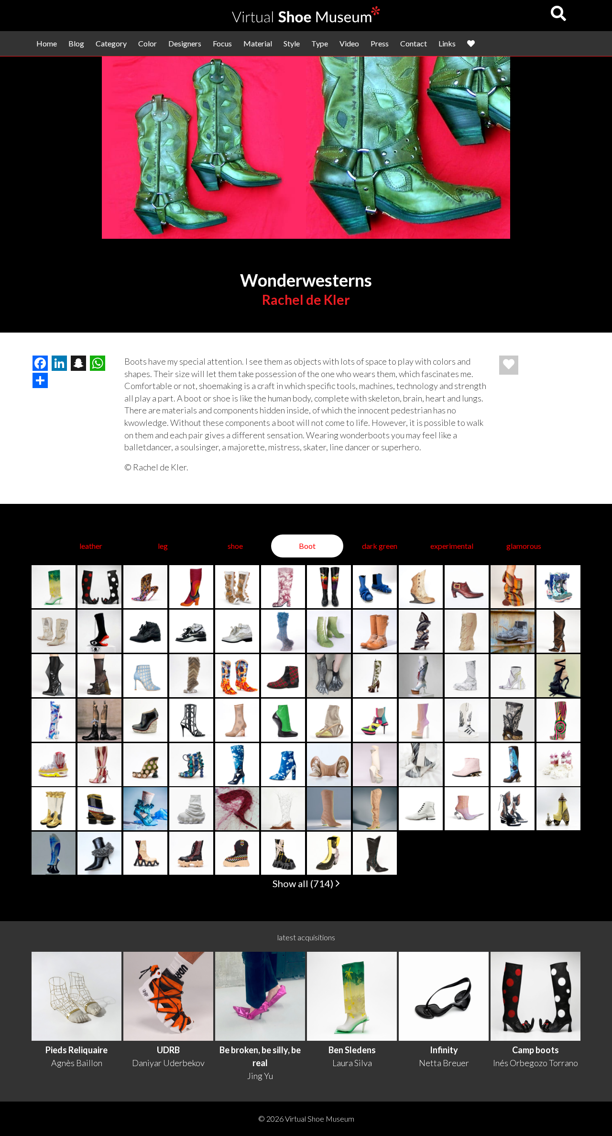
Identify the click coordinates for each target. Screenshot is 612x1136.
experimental (451, 545)
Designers (184, 43)
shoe (235, 545)
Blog (76, 43)
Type (319, 43)
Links (447, 43)
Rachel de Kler (306, 299)
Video (349, 43)
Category (111, 43)
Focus (222, 43)
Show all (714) (304, 883)
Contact (413, 43)
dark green (379, 545)
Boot (307, 545)
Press (380, 43)
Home (46, 43)
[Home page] (306, 19)
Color (147, 43)
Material (257, 43)
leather (90, 545)
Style (292, 43)
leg (163, 545)
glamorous (523, 545)
